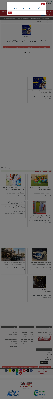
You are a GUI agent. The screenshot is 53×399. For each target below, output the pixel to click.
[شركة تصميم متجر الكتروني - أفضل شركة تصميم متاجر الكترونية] (26, 8)
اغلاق (43, 4)
